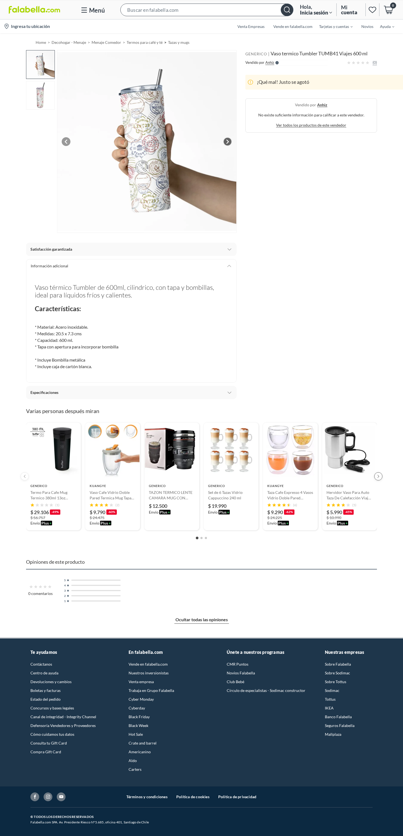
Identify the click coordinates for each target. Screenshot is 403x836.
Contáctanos (41, 664)
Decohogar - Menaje (69, 42)
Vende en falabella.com (148, 664)
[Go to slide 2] (201, 538)
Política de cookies (192, 796)
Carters (135, 769)
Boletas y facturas (45, 690)
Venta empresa (141, 681)
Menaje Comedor (106, 42)
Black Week (138, 725)
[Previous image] (66, 141)
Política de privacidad (237, 796)
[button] (206, 9)
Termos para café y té (145, 42)
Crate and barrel (143, 743)
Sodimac (332, 690)
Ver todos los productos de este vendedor (311, 125)
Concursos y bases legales (52, 708)
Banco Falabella (338, 716)
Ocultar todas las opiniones (201, 619)
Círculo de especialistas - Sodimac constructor (266, 690)
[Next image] (227, 141)
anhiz (322, 104)
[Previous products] (25, 476)
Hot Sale (136, 734)
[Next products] (378, 476)
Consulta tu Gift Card (48, 743)
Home (41, 42)
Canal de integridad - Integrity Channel (63, 716)
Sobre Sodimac (337, 673)
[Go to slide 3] (206, 538)
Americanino (140, 751)
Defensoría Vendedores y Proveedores (63, 725)
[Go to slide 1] (197, 538)
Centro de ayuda (44, 673)
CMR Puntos (237, 664)
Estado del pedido (45, 699)
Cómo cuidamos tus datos (52, 734)
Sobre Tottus (335, 681)
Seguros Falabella (339, 725)
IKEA (329, 708)
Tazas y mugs (178, 42)
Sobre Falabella (338, 664)
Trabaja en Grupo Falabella (151, 690)
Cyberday (137, 708)
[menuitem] (333, 26)
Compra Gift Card (45, 751)
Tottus (330, 699)
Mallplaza (333, 734)
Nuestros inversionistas (149, 673)
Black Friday (139, 716)
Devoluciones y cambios (51, 681)
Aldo (133, 760)
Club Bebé (235, 681)
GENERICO (256, 53)
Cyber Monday (141, 699)
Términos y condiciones (147, 796)
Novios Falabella (241, 673)
